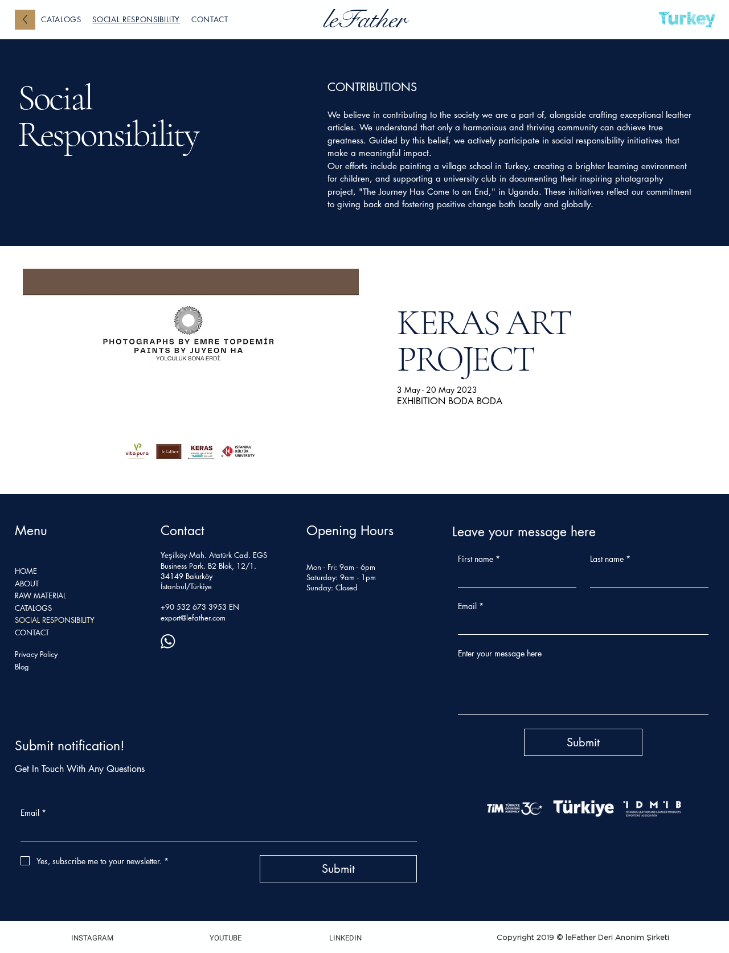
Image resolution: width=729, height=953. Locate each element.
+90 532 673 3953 (194, 607)
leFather (364, 19)
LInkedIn (345, 938)
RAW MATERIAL (40, 595)
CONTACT (32, 632)
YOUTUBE (225, 938)
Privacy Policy (36, 654)
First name (479, 559)
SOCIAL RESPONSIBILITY (55, 620)
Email (33, 813)
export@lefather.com (193, 618)
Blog (22, 667)
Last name (610, 559)
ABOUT (27, 583)
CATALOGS (33, 608)
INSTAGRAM (92, 938)
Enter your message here (500, 653)
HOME (26, 571)
